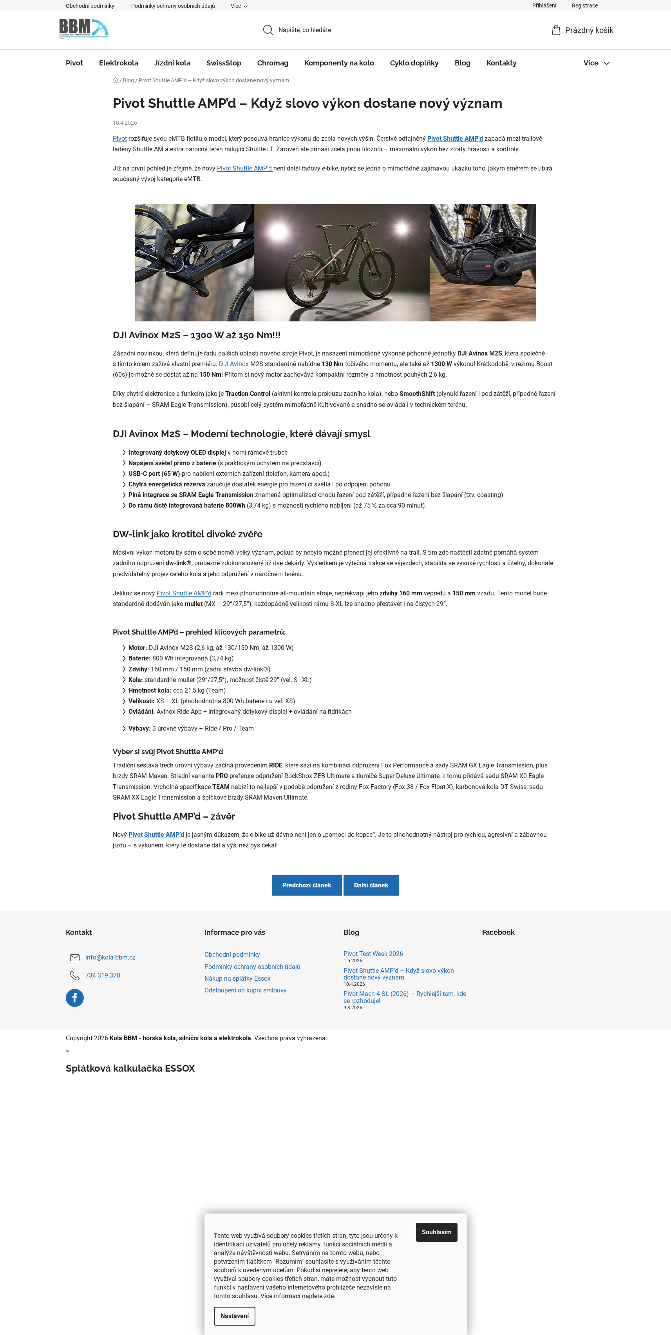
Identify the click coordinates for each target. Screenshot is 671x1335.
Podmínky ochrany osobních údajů (173, 6)
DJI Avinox (234, 364)
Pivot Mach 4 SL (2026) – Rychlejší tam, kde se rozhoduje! (405, 997)
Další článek (371, 885)
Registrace (585, 5)
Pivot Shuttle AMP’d (455, 138)
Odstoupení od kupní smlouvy (245, 990)
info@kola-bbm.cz (110, 957)
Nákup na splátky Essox (237, 978)
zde (329, 1296)
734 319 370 (102, 975)
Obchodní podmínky (90, 6)
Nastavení (235, 1316)
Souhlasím (437, 1232)
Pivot (120, 138)
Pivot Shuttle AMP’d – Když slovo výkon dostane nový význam (399, 974)
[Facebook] (75, 998)
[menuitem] (74, 63)
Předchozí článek (306, 885)
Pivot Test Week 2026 (373, 954)
